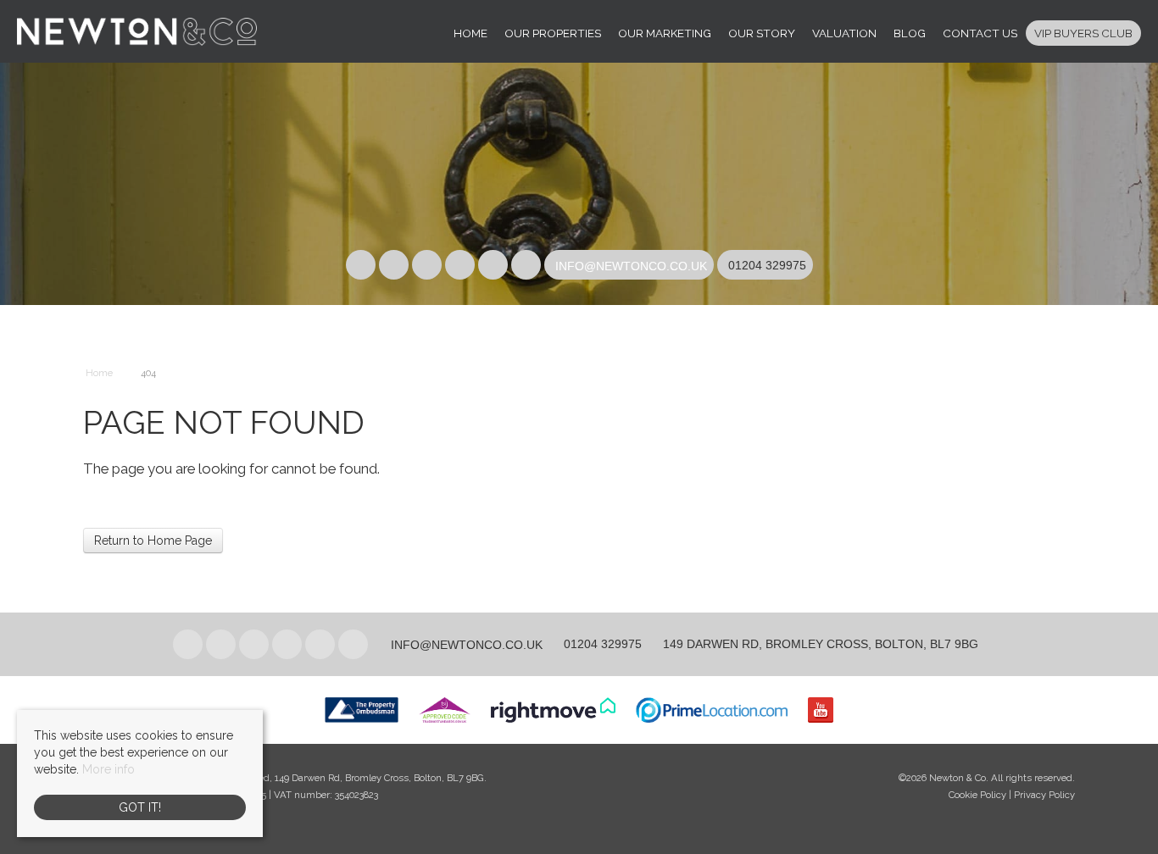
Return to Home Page (153, 540)
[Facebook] (361, 266)
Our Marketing (664, 33)
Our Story (761, 33)
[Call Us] (726, 265)
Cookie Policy (977, 795)
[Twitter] (394, 266)
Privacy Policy (1044, 795)
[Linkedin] (427, 266)
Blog (910, 33)
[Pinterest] (460, 266)
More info (108, 769)
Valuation (844, 33)
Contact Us (980, 33)
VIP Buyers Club (1083, 33)
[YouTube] (526, 266)
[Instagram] (493, 266)
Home (470, 33)
